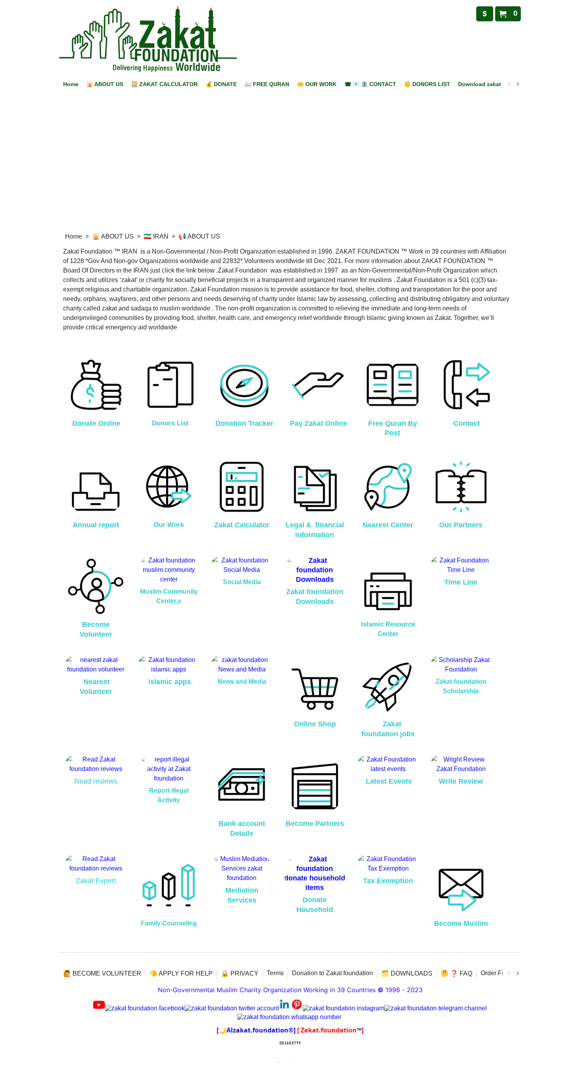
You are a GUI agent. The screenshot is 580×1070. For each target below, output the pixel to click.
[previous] (509, 84)
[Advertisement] (290, 168)
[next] (517, 84)
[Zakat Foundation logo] (148, 39)
